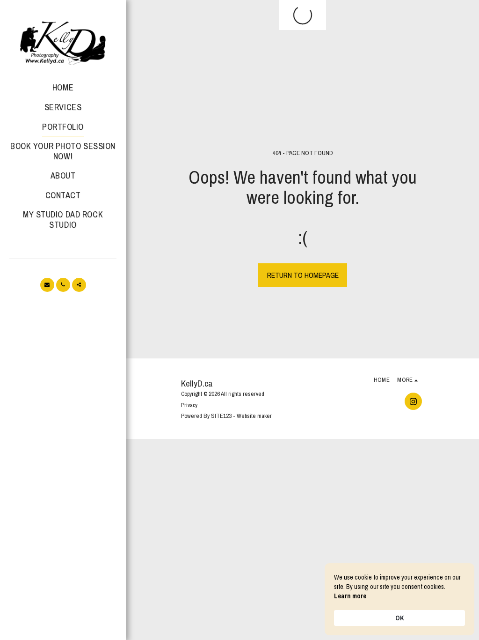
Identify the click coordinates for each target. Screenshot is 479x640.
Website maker (254, 416)
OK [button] (399, 618)
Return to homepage (303, 275)
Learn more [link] (350, 596)
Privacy (189, 405)
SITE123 (221, 416)
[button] (47, 285)
